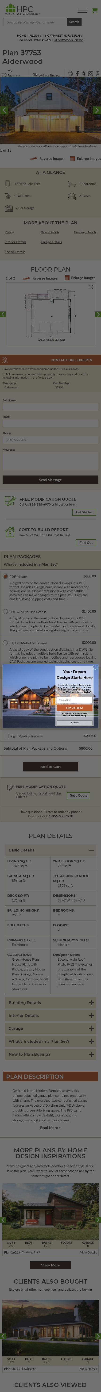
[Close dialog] (95, 667)
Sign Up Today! (74, 707)
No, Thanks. (74, 723)
